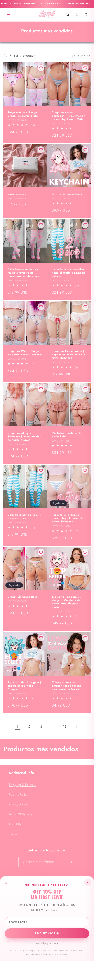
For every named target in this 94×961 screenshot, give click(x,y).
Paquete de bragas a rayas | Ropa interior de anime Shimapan (67, 518)
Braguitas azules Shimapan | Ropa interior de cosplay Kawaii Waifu (68, 116)
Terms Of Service (20, 814)
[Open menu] (8, 14)
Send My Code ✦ (47, 933)
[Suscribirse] (71, 862)
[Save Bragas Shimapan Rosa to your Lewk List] (40, 552)
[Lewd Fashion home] (47, 14)
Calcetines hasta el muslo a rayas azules (24, 516)
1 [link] (17, 726)
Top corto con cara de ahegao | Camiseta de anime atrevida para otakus (66, 602)
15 (64, 726)
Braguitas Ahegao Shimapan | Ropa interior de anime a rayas (24, 437)
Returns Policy (18, 794)
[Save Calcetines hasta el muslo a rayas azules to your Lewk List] (40, 470)
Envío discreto (17, 194)
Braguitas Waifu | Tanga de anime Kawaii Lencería (25, 353)
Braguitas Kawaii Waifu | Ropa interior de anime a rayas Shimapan (68, 355)
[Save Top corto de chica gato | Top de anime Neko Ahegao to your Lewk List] (40, 637)
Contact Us (16, 834)
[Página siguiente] (76, 726)
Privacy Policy (18, 804)
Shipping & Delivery (22, 784)
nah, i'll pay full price (47, 943)
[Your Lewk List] (76, 14)
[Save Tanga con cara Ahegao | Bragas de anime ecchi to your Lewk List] (40, 67)
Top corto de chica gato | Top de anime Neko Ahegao (24, 686)
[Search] (67, 14)
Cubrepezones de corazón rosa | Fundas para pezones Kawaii (66, 686)
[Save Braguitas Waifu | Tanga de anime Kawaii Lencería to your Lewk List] (40, 306)
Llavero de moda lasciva (68, 194)
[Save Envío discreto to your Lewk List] (40, 149)
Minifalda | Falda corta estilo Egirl (66, 435)
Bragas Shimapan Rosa (22, 597)
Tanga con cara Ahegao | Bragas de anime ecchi (24, 114)
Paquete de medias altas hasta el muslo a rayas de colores (68, 273)
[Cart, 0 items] (85, 14)
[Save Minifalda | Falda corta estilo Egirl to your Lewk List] (85, 388)
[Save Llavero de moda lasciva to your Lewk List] (85, 149)
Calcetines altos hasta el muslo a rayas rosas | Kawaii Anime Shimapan (24, 273)
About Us (15, 824)
